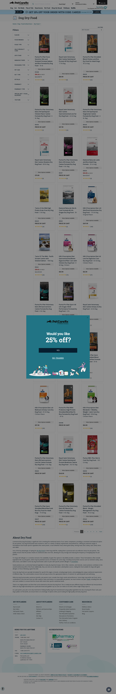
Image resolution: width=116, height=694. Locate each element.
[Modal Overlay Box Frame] (58, 347)
